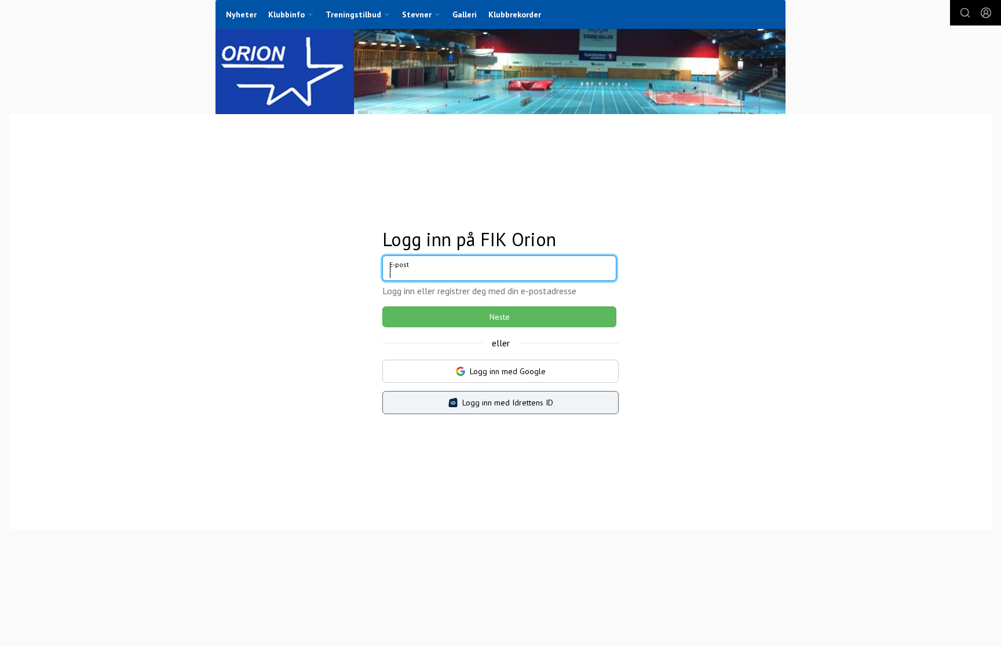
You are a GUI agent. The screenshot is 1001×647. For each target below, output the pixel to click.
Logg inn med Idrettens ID (507, 402)
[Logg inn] (986, 12)
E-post (399, 264)
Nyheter (241, 14)
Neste (499, 317)
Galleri (464, 14)
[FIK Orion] (500, 71)
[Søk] (965, 12)
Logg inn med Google (508, 371)
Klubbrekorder (514, 14)
